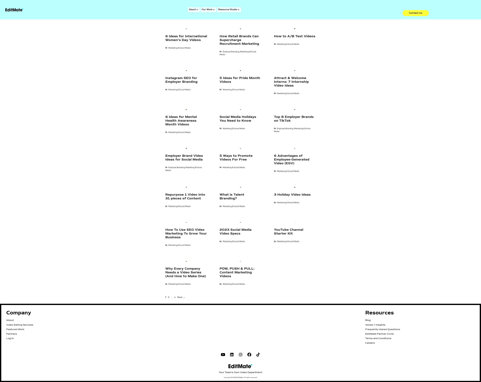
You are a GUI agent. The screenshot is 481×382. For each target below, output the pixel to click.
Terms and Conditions (378, 338)
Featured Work (15, 329)
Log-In (10, 338)
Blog (368, 320)
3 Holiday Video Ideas (292, 194)
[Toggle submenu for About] (197, 9)
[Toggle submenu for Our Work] (213, 9)
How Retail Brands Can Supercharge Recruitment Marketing (239, 40)
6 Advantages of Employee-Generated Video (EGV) (291, 159)
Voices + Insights (375, 325)
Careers (370, 343)
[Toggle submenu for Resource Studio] (238, 9)
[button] (415, 13)
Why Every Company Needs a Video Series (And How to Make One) (185, 272)
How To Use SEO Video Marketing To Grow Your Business (186, 233)
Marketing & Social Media (179, 48)
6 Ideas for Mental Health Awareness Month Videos (181, 120)
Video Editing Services (19, 325)
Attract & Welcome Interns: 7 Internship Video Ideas (291, 82)
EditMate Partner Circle (379, 334)
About (10, 320)
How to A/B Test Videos (294, 36)
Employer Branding (231, 52)
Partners (11, 334)
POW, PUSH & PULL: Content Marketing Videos (237, 272)
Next (181, 297)
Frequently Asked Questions (382, 329)
